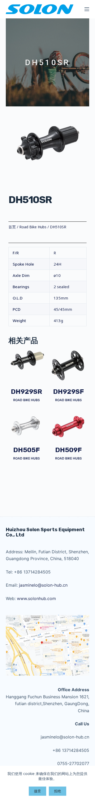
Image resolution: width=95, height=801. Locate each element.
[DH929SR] (26, 360)
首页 (12, 226)
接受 (37, 791)
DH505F (26, 450)
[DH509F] (68, 426)
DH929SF (68, 391)
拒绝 (57, 791)
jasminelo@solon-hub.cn (43, 585)
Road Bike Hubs (32, 226)
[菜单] (86, 9)
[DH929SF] (68, 365)
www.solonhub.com (36, 598)
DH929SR (26, 391)
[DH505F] (26, 426)
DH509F (68, 450)
